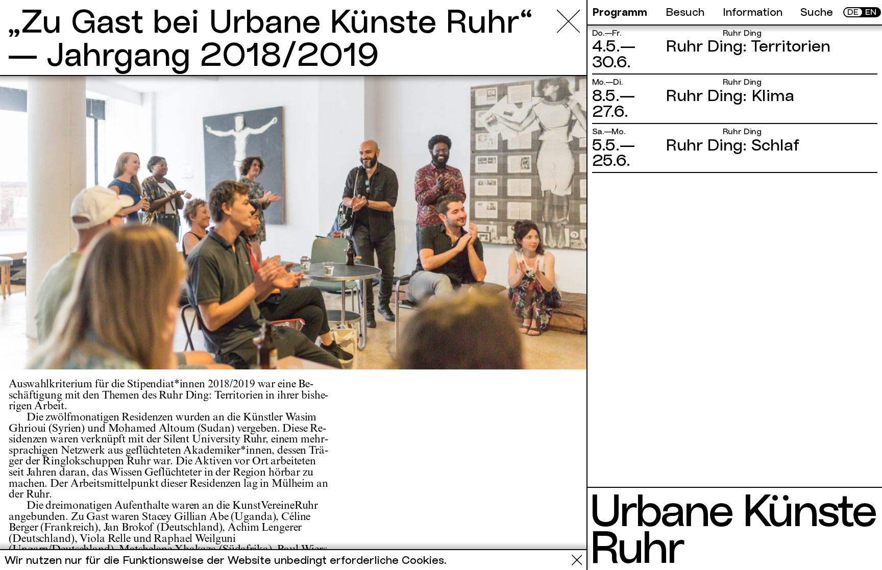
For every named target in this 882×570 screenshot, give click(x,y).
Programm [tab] (619, 12)
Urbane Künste (732, 510)
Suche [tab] (816, 12)
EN (870, 12)
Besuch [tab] (685, 12)
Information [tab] (752, 12)
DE (853, 12)
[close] (568, 21)
